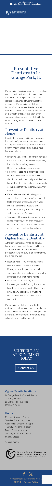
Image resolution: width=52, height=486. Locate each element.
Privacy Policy (31, 482)
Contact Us (26, 368)
